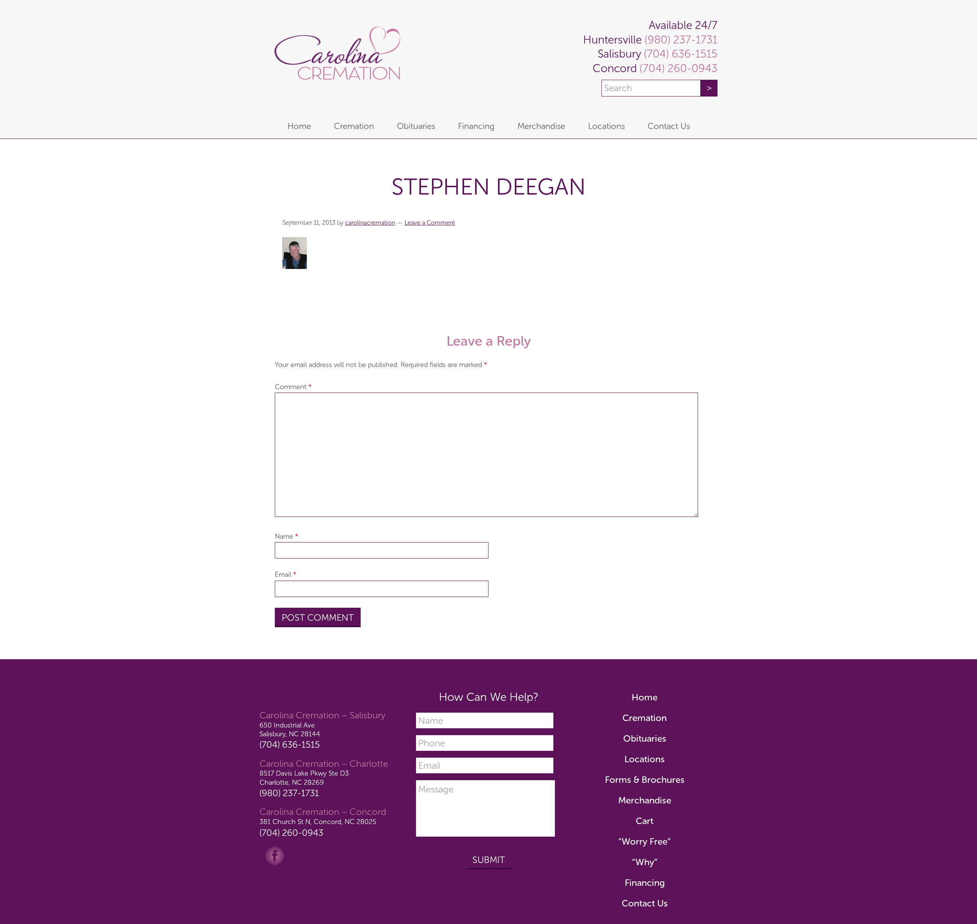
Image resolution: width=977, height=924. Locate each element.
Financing (645, 882)
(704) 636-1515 (679, 54)
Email (286, 574)
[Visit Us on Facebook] (275, 855)
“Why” (645, 862)
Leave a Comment (430, 222)
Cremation (644, 717)
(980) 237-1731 (679, 40)
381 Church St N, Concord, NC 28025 (318, 822)
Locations (644, 759)
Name (286, 536)
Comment (293, 387)
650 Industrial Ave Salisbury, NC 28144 (290, 729)
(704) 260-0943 (677, 68)
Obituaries (644, 738)
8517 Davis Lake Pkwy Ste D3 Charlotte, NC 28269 (304, 777)
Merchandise (644, 800)
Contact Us (645, 903)
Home (645, 697)
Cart (644, 820)
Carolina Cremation (336, 57)
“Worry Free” (644, 841)
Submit (488, 859)
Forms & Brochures (645, 779)
